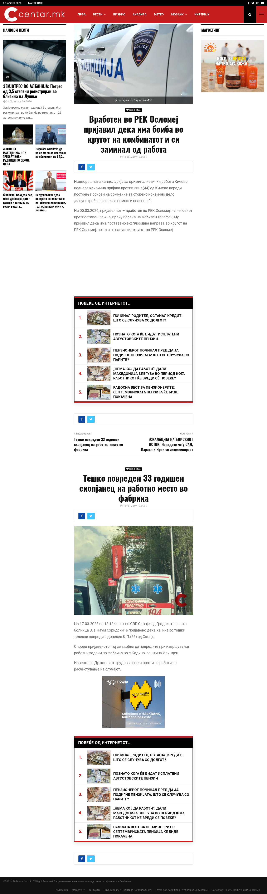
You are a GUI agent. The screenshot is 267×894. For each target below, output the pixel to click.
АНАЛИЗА (139, 14)
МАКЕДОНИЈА (133, 110)
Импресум (61, 890)
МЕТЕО (159, 14)
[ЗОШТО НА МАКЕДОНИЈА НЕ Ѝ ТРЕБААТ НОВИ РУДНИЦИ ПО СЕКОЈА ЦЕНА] (18, 134)
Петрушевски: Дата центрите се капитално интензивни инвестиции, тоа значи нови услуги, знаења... (50, 202)
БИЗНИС (119, 14)
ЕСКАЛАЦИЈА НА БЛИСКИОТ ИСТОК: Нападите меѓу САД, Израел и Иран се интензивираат (167, 444)
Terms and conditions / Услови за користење (181, 890)
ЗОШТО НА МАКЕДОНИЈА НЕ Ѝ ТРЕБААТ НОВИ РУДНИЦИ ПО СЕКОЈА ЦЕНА (16, 156)
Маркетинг (78, 890)
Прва (82, 14)
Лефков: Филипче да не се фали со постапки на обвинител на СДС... (50, 152)
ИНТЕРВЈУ (201, 14)
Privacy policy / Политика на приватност (127, 890)
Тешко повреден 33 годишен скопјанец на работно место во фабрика (98, 444)
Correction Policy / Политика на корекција (236, 890)
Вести (97, 14)
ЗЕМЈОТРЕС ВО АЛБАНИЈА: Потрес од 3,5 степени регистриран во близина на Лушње (32, 91)
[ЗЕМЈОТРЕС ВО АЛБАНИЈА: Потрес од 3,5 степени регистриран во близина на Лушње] (34, 61)
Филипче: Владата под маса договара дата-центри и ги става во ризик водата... (18, 200)
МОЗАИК (177, 14)
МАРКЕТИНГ (35, 3)
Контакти (94, 890)
